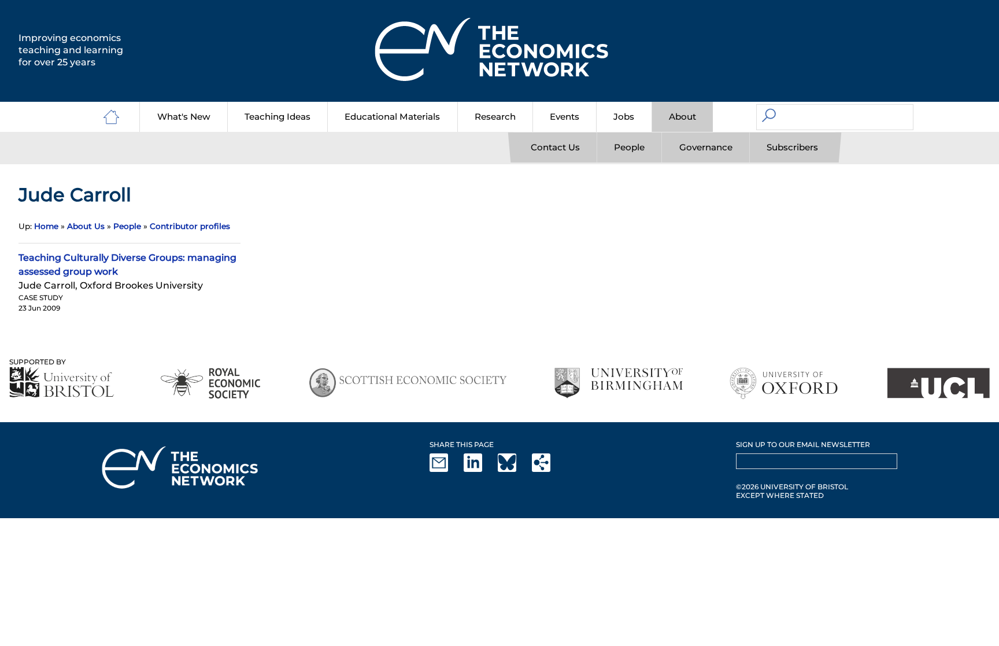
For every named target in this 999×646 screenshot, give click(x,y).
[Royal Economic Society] (211, 383)
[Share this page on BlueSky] (514, 469)
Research (495, 116)
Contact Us (555, 147)
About (682, 116)
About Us (86, 226)
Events (564, 116)
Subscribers (792, 147)
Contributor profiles (190, 226)
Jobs (623, 116)
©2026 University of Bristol (792, 486)
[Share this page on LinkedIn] (480, 469)
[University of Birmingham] (618, 383)
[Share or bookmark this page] (548, 469)
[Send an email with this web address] (446, 469)
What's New (183, 116)
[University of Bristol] (61, 382)
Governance (705, 147)
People (629, 147)
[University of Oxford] (785, 383)
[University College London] (938, 383)
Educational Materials (392, 116)
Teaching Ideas (277, 116)
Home (46, 226)
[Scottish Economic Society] (408, 383)
